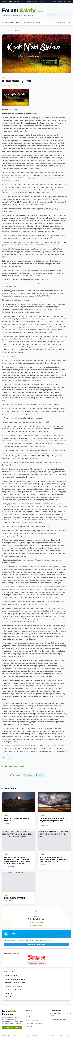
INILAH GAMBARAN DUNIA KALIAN (36, 1)
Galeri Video (29, 1026)
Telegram (40, 775)
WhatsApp (29, 775)
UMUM (38, 22)
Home (3, 31)
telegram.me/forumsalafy (36, 944)
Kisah (9, 31)
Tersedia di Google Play (37, 963)
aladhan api (40, 925)
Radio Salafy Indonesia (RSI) (34, 1020)
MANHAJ (11, 22)
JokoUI (39, 1035)
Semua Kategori (60, 22)
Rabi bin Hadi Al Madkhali (13, 990)
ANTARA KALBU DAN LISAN (14, 1)
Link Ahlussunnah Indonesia (34, 1023)
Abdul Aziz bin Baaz (11, 975)
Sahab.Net (8, 993)
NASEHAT (19, 22)
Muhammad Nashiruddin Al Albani (15, 979)
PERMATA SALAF (29, 22)
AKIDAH (4, 22)
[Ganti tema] (69, 22)
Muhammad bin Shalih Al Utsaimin (15, 982)
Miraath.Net (9, 997)
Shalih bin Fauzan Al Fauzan (14, 986)
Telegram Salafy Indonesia (12, 1027)
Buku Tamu (29, 1017)
